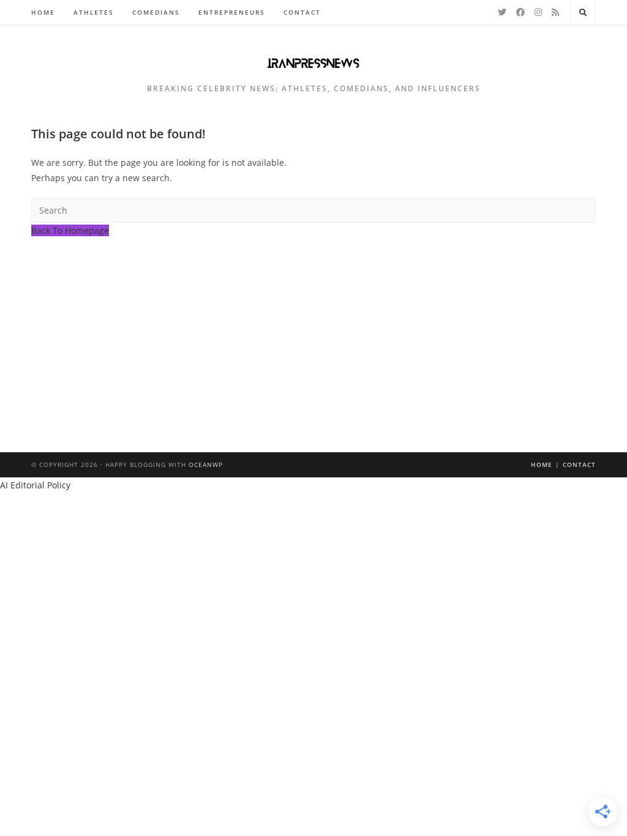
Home (541, 464)
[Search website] (582, 13)
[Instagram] (538, 12)
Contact (579, 464)
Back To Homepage (70, 230)
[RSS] (555, 12)
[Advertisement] (313, 330)
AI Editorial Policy (35, 485)
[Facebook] (520, 12)
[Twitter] (502, 12)
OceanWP (206, 464)
